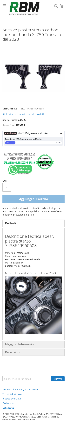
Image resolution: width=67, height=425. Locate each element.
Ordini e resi (9, 403)
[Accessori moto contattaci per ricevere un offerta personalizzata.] (28, 174)
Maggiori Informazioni (20, 344)
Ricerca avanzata (11, 398)
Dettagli (10, 223)
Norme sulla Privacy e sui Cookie (20, 389)
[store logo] (24, 8)
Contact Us (8, 407)
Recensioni (12, 352)
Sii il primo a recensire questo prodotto (23, 114)
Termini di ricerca (12, 394)
